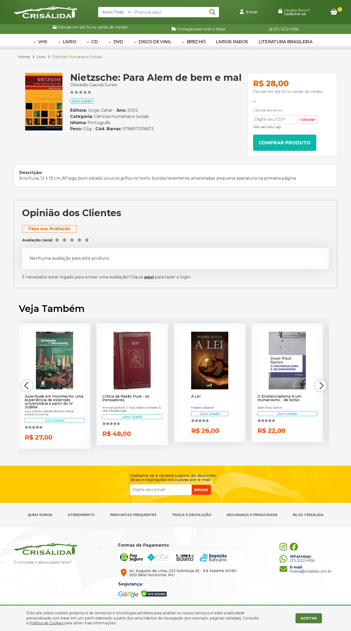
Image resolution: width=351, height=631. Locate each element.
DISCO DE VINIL (154, 41)
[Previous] (27, 385)
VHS (42, 41)
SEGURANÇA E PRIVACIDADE (252, 514)
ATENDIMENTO (81, 514)
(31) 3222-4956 (286, 29)
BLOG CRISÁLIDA (308, 514)
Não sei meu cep (267, 127)
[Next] (321, 385)
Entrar (251, 12)
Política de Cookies (46, 623)
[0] (333, 11)
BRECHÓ (195, 41)
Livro (41, 57)
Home (24, 57)
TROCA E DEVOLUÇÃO (191, 514)
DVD (117, 41)
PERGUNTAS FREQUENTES (133, 514)
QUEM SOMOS (39, 514)
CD (94, 41)
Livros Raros (232, 41)
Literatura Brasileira (285, 41)
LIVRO (69, 41)
